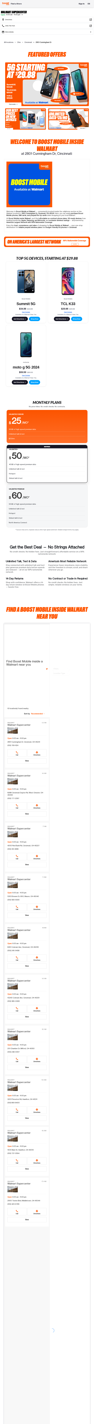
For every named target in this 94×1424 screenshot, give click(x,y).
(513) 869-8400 (13, 1103)
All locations (8, 42)
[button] (38, 714)
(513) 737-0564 (13, 1153)
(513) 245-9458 (13, 950)
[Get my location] (46, 669)
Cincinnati (28, 42)
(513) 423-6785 (13, 1204)
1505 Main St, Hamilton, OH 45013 (20, 1150)
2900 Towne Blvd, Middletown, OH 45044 (23, 1201)
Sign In (81, 4)
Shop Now (34, 319)
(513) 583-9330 (13, 900)
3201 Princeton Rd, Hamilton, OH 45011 (22, 1099)
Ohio (19, 42)
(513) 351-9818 (12, 849)
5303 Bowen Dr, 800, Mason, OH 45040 (23, 896)
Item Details (26, 312)
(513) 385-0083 (13, 1001)
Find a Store (16, 4)
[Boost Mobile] (5, 3)
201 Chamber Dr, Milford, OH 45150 (21, 1048)
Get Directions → (20, 319)
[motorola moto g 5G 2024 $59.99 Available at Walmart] (26, 345)
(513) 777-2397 (13, 798)
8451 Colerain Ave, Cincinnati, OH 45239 (23, 947)
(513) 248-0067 (13, 1052)
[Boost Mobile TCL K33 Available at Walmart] (68, 281)
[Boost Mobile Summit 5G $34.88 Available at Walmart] (26, 281)
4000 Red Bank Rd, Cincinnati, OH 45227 (23, 846)
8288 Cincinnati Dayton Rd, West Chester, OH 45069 (25, 794)
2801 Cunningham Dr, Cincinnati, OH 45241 (23, 742)
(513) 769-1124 (12, 745)
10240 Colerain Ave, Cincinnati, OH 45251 (23, 998)
